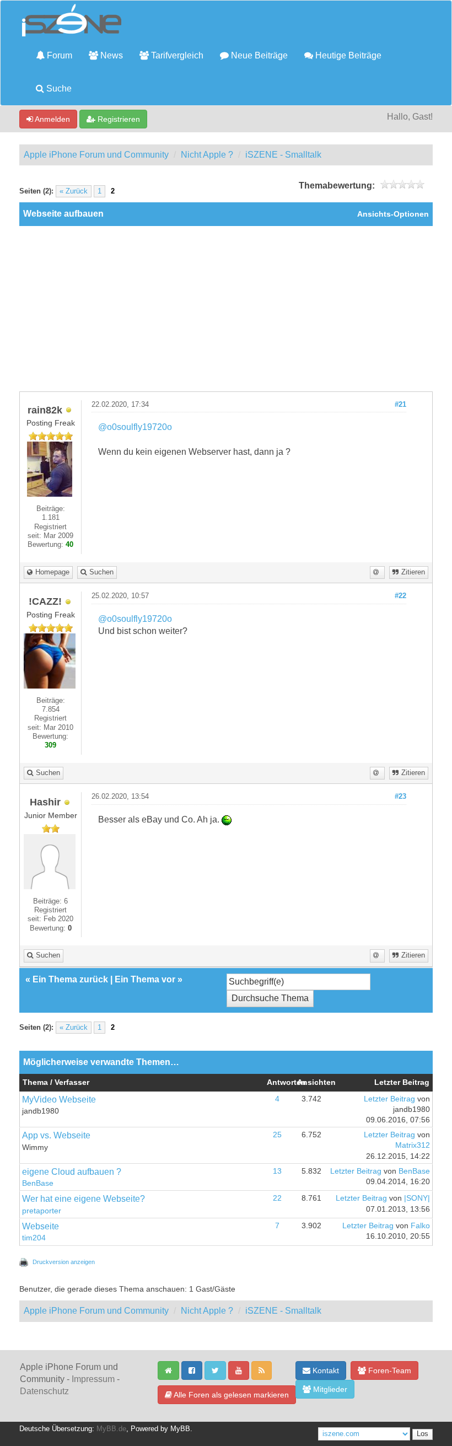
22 (277, 1198)
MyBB (180, 1429)
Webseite (40, 1226)
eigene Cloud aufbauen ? (71, 1171)
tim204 (34, 1238)
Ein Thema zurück (70, 979)
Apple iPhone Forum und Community (96, 154)
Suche (58, 88)
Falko (420, 1226)
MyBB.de (111, 1429)
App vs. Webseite (56, 1135)
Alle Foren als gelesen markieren (230, 1394)
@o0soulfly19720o (135, 427)
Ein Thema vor (145, 979)
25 (277, 1135)
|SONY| (417, 1198)
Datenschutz (44, 1391)
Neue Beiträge (258, 55)
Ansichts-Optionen (393, 214)
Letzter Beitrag (389, 1099)
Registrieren (117, 119)
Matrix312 (412, 1145)
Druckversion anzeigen (64, 1262)
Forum (58, 55)
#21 (400, 404)
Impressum (93, 1379)
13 (277, 1171)
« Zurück (74, 191)
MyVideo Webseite (59, 1099)
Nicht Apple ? (207, 154)
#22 (400, 596)
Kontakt (324, 1370)
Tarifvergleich (176, 55)
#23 (400, 796)
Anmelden (51, 119)
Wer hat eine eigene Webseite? (83, 1198)
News (110, 55)
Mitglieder (329, 1389)
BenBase (37, 1183)
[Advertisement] (226, 309)
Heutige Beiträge (347, 55)
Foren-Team (388, 1370)
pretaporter (41, 1211)
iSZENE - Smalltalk (283, 154)
